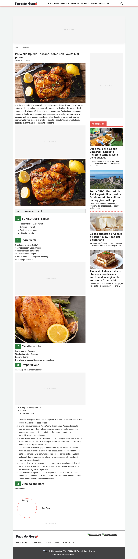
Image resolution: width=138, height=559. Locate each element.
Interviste (64, 3)
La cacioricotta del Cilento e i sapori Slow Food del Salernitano (106, 236)
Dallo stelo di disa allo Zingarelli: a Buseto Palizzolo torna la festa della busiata (104, 153)
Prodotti (85, 3)
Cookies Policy (36, 542)
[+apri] (39, 211)
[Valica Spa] (46, 551)
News (56, 3)
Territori (75, 3)
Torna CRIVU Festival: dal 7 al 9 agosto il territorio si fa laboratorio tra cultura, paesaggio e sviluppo (106, 196)
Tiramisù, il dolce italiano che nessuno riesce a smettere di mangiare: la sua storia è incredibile (105, 276)
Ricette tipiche (26, 47)
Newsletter (104, 3)
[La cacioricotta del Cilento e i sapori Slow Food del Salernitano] (106, 222)
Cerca (121, 12)
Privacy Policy (21, 542)
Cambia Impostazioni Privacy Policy (60, 542)
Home (50, 3)
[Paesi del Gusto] (26, 3)
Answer (94, 3)
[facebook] (94, 534)
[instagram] (109, 534)
